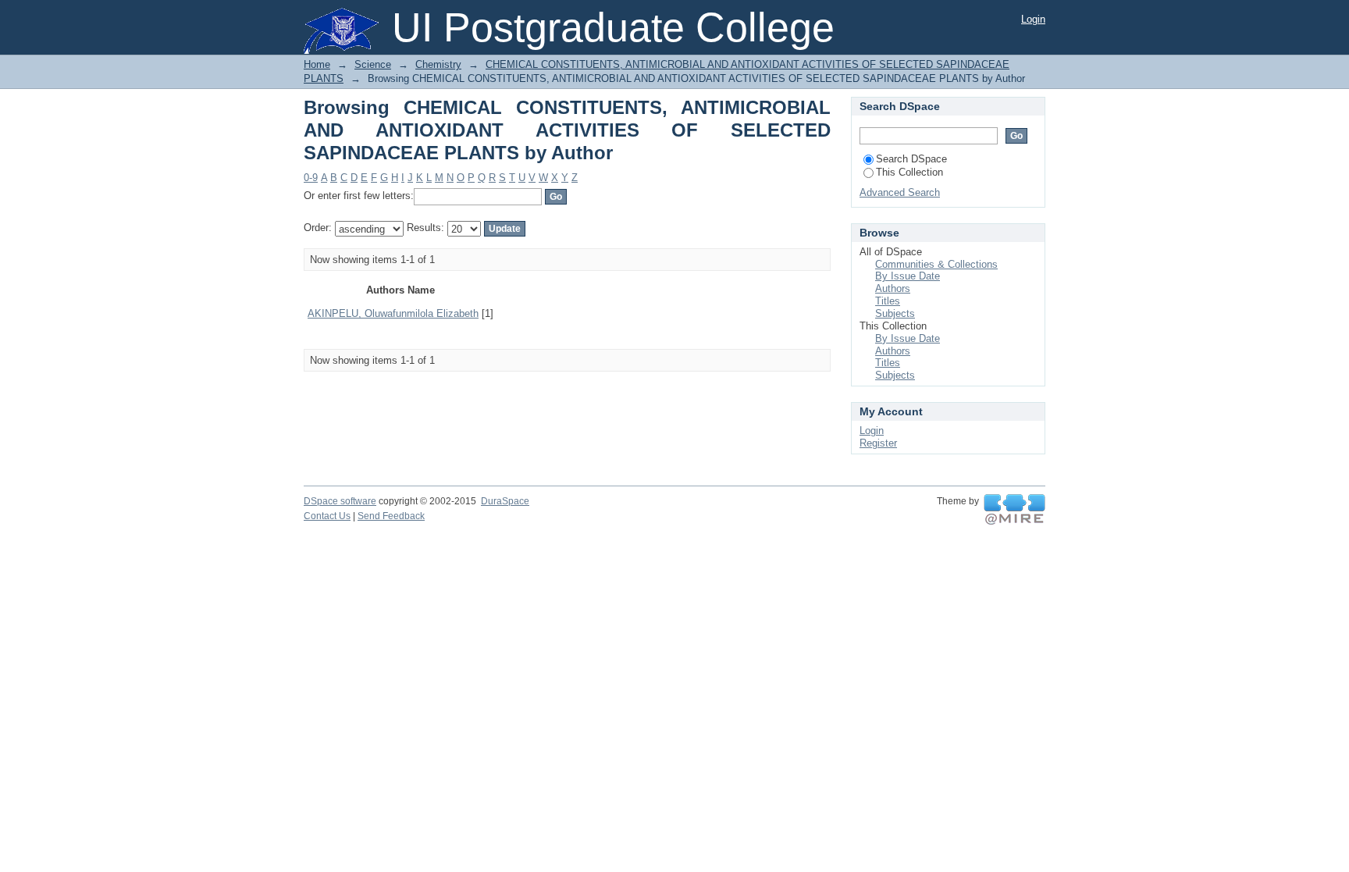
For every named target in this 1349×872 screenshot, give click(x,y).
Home (317, 64)
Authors (892, 288)
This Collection (909, 172)
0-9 (311, 177)
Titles (887, 301)
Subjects (895, 313)
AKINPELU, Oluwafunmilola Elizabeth (393, 313)
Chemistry (438, 64)
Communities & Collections (936, 264)
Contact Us (327, 516)
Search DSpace (911, 159)
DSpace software (340, 501)
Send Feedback (391, 516)
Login (1033, 19)
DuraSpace (505, 501)
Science (372, 64)
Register (878, 443)
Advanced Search (900, 192)
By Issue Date (907, 276)
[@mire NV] (1014, 509)
